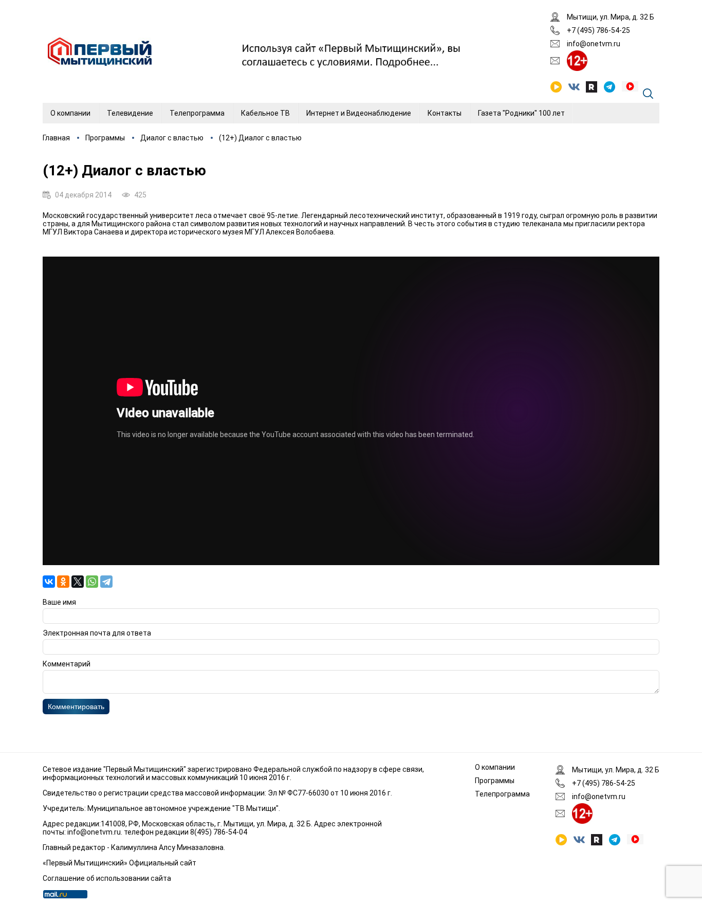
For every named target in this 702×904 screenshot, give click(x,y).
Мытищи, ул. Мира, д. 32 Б (610, 17)
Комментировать (76, 706)
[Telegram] (106, 581)
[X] (77, 581)
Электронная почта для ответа (97, 633)
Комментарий (66, 664)
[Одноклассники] (63, 581)
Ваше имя (59, 602)
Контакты (444, 113)
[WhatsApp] (92, 581)
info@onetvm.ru (593, 44)
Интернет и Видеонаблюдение (358, 113)
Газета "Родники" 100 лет (521, 113)
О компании (70, 113)
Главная (56, 138)
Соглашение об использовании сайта (107, 878)
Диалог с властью (172, 138)
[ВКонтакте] (49, 581)
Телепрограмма (197, 113)
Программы (105, 138)
